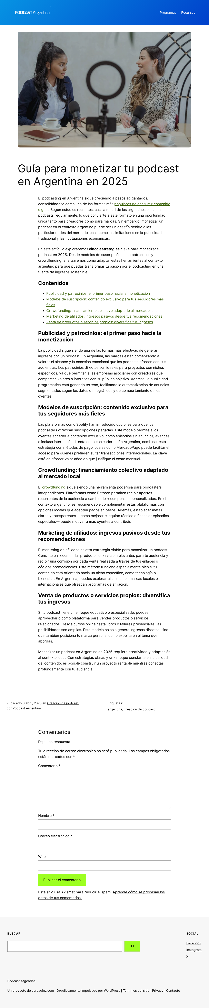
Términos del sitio (136, 990)
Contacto (173, 990)
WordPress (112, 990)
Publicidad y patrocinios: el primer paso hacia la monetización (98, 293)
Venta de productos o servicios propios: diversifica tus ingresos (99, 322)
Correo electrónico (55, 836)
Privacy (157, 990)
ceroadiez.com (43, 990)
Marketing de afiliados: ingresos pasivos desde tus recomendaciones (104, 316)
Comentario (49, 766)
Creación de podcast (63, 703)
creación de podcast (139, 709)
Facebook (193, 943)
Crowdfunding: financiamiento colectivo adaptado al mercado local (102, 310)
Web (42, 856)
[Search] (132, 946)
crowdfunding (54, 487)
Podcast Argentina (21, 981)
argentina (115, 709)
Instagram (194, 950)
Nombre (46, 815)
